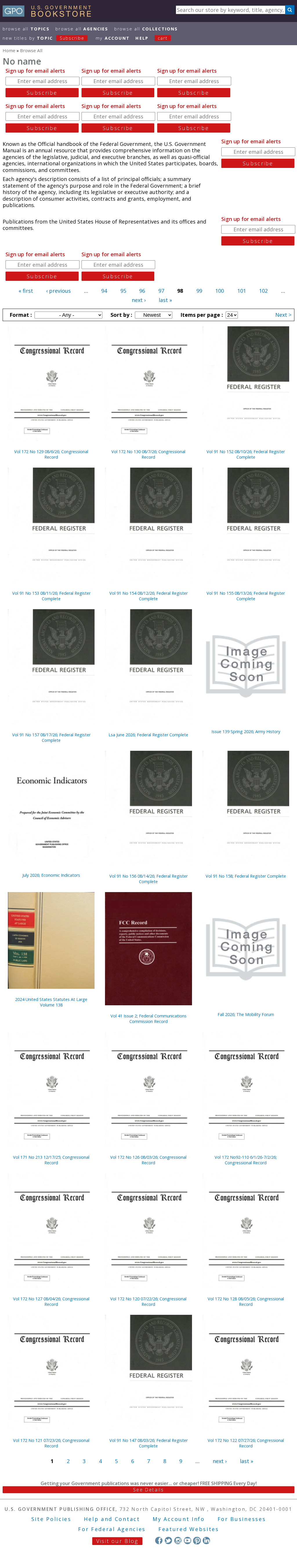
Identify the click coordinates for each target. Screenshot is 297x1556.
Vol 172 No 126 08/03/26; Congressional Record (148, 1159)
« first (26, 290)
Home (9, 50)
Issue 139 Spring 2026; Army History (245, 731)
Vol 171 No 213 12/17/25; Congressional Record (51, 1159)
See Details (148, 1490)
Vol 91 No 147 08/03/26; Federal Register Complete (148, 1443)
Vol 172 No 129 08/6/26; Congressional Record (51, 454)
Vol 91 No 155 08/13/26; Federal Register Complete (246, 595)
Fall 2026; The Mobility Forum (246, 1014)
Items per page (201, 314)
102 (263, 290)
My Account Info (179, 1518)
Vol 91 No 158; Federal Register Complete (246, 876)
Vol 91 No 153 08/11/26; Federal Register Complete (51, 595)
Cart (163, 38)
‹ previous (58, 290)
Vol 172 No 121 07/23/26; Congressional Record (51, 1443)
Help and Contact (112, 1518)
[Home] (49, 14)
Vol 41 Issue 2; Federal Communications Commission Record (148, 1018)
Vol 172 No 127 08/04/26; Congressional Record (51, 1301)
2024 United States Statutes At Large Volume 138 (51, 1002)
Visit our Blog (117, 1540)
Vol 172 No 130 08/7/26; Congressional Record (148, 454)
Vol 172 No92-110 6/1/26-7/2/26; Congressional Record (246, 1159)
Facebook (158, 1540)
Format (20, 314)
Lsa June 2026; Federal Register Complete (148, 734)
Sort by (121, 314)
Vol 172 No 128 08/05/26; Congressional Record (246, 1301)
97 (161, 290)
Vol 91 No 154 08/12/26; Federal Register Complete (148, 595)
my (113, 38)
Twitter (168, 1540)
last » (165, 299)
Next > (283, 314)
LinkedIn (206, 1540)
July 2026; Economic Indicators (51, 875)
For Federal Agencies (112, 1529)
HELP (141, 38)
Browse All (26, 29)
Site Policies (51, 1518)
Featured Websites (188, 1529)
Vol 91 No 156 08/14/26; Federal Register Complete (148, 878)
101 (241, 290)
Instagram (178, 1540)
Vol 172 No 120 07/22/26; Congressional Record (148, 1301)
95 (123, 290)
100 (219, 290)
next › (139, 299)
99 (199, 290)
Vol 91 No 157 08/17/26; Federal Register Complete (51, 737)
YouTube (187, 1540)
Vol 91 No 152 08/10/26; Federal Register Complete (246, 454)
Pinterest (196, 1540)
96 (142, 290)
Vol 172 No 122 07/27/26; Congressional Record (246, 1443)
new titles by (43, 38)
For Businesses (242, 1518)
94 (104, 290)
